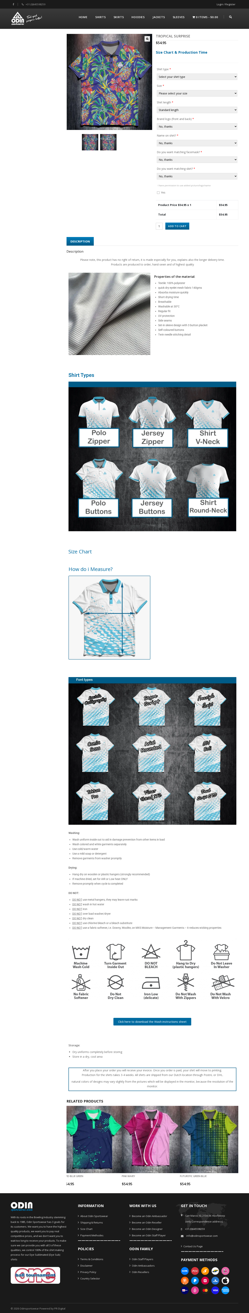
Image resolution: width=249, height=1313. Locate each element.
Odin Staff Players (142, 1259)
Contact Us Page (193, 1246)
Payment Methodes (91, 1235)
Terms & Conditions (91, 1259)
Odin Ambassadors (143, 1265)
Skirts (119, 17)
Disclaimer (86, 1265)
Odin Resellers (140, 1272)
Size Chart (86, 1229)
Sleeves (179, 17)
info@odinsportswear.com (202, 1236)
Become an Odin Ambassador (149, 1216)
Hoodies (138, 17)
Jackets (159, 17)
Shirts (100, 17)
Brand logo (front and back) (175, 119)
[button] (147, 39)
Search (230, 16)
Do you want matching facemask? (179, 152)
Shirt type (164, 69)
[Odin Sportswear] (27, 18)
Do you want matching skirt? (176, 168)
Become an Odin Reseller (146, 1222)
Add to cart (177, 226)
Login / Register (226, 4)
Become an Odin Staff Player (148, 1235)
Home (83, 17)
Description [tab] (80, 241)
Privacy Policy (88, 1272)
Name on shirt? (167, 135)
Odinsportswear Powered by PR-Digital (42, 1308)
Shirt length (165, 102)
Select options (90, 1185)
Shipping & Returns (91, 1222)
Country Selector (90, 1278)
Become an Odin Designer (147, 1229)
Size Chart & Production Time (181, 52)
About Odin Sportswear (94, 1216)
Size (160, 86)
